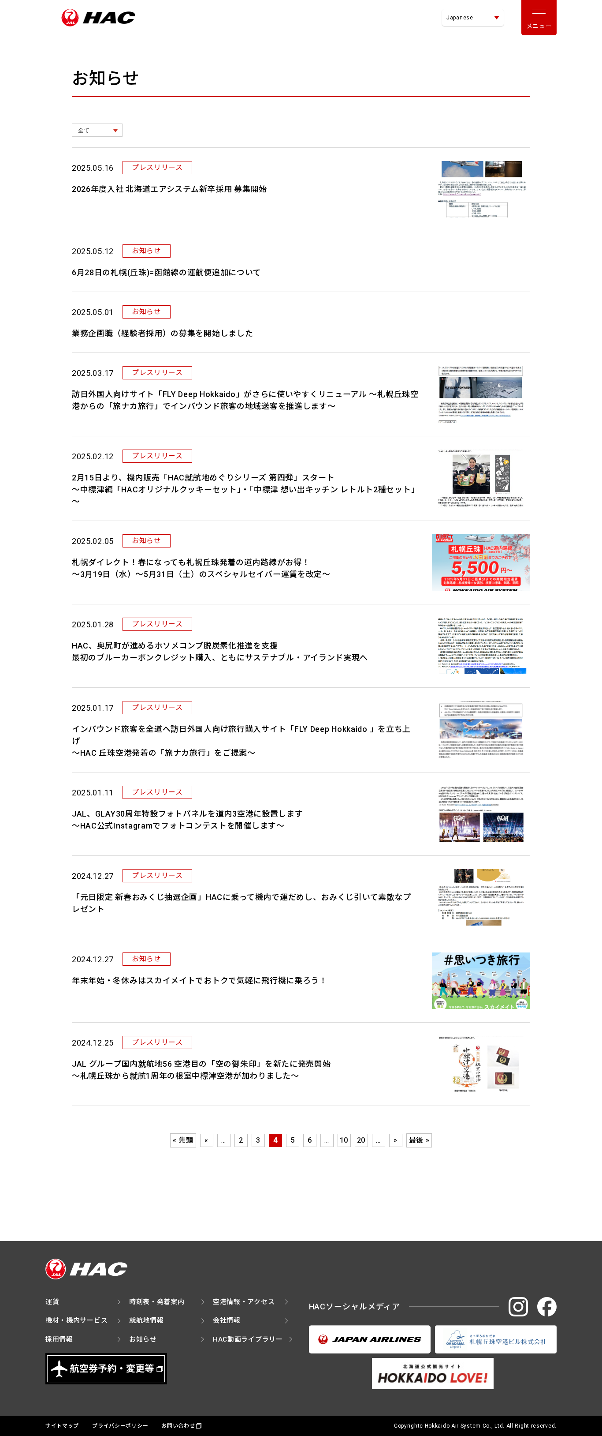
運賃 (52, 1302)
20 (361, 1140)
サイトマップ (62, 1426)
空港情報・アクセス (244, 1302)
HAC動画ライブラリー (248, 1339)
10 (344, 1140)
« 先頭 (183, 1140)
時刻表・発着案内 (157, 1302)
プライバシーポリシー (120, 1426)
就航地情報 (146, 1320)
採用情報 (59, 1339)
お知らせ (143, 1339)
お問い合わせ (178, 1426)
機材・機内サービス (76, 1320)
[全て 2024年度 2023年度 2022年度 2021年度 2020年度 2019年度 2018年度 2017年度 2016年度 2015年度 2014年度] (97, 130)
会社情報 (227, 1320)
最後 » (419, 1140)
